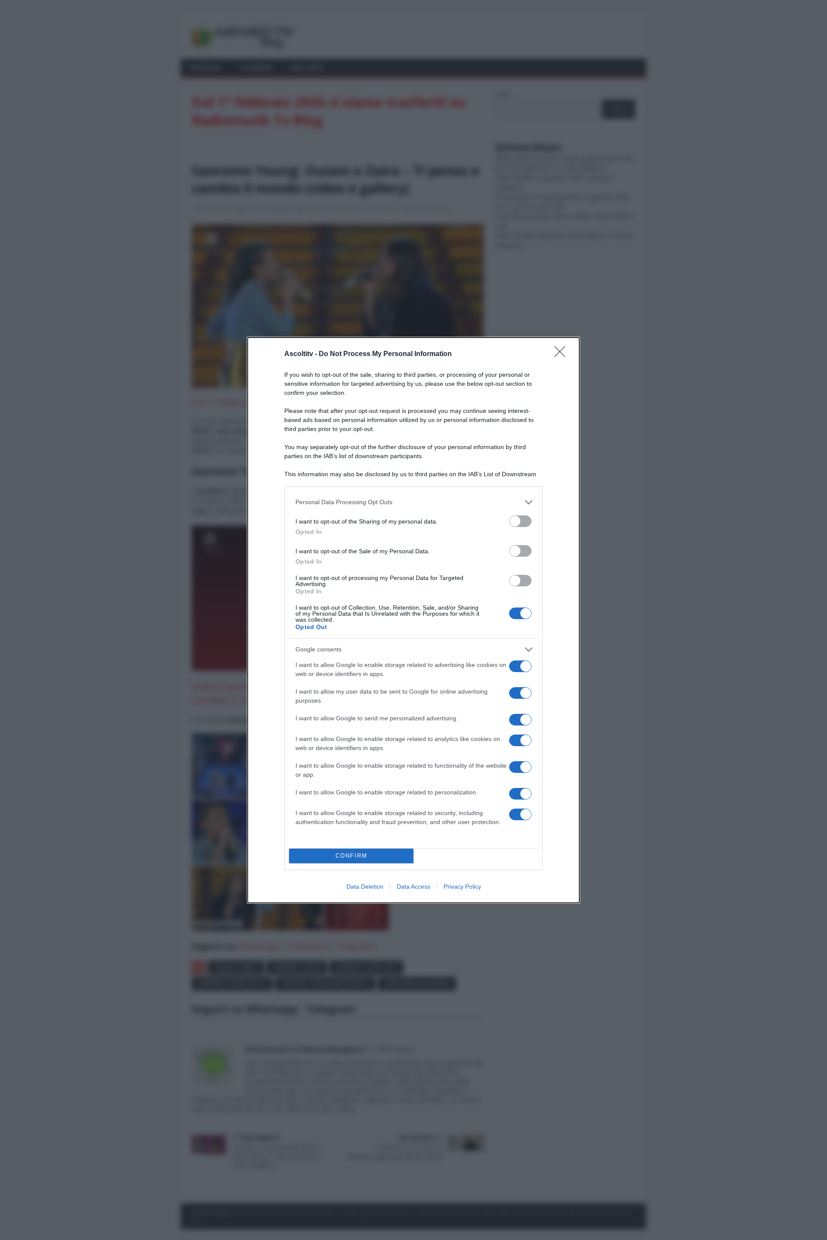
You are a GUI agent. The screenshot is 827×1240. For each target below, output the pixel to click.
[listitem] (413, 502)
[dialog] (413, 620)
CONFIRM (351, 855)
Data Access (413, 886)
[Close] (562, 354)
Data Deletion (364, 886)
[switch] (520, 521)
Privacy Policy (462, 886)
